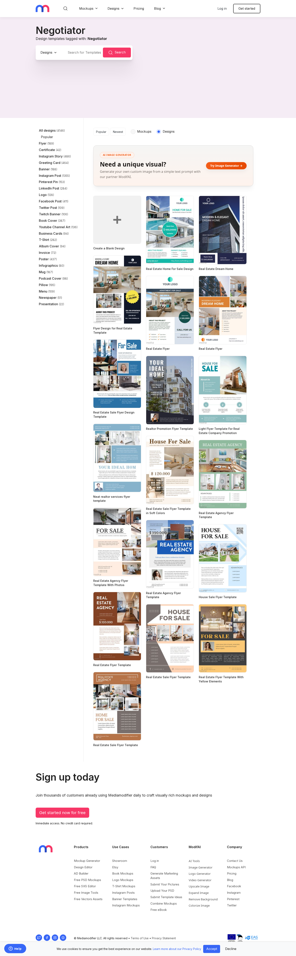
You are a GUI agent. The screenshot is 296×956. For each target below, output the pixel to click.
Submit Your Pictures (164, 884)
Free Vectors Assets (88, 899)
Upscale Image (199, 886)
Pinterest (233, 899)
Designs (113, 8)
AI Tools (194, 861)
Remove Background (203, 899)
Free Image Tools (86, 893)
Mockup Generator (87, 861)
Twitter (232, 905)
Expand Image (199, 893)
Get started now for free (62, 812)
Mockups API (236, 867)
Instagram (234, 893)
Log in (222, 8)
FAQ (153, 867)
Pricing (139, 8)
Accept (211, 949)
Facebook (234, 886)
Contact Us (235, 861)
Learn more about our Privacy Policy (177, 949)
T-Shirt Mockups (123, 886)
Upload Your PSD (162, 890)
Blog (157, 8)
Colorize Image (199, 905)
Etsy (115, 867)
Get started (246, 8)
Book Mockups (122, 873)
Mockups (86, 8)
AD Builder (81, 873)
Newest (118, 131)
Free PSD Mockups (87, 880)
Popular (101, 131)
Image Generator (200, 867)
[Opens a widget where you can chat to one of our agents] (15, 949)
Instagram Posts (123, 893)
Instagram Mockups (126, 905)
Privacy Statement (164, 938)
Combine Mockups (163, 903)
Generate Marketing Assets (164, 876)
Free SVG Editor (85, 886)
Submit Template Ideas (166, 897)
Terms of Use (140, 938)
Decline (230, 949)
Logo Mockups (122, 880)
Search (120, 52)
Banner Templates (124, 899)
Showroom (119, 861)
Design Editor (83, 867)
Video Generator (200, 880)
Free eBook (158, 910)
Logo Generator (200, 874)
